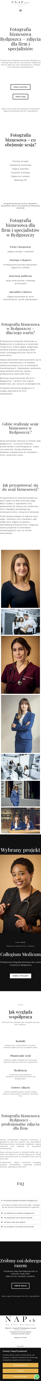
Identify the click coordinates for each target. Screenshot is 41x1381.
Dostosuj (20, 1371)
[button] (20, 10)
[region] (20, 1364)
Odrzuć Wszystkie (20, 1376)
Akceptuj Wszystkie (21, 1365)
